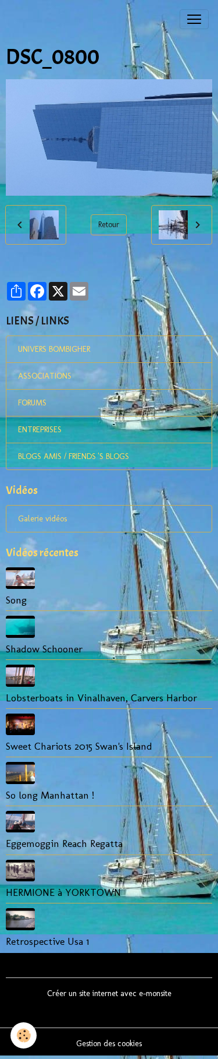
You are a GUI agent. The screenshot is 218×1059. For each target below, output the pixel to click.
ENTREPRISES (40, 430)
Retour (108, 225)
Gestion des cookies (109, 1044)
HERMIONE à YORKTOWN (63, 892)
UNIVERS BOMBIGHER (54, 349)
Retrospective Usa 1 (47, 941)
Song (16, 600)
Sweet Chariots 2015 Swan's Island (79, 746)
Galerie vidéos (42, 519)
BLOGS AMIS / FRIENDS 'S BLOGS (73, 456)
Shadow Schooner (44, 649)
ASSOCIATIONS (45, 376)
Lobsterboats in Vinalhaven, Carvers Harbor (101, 697)
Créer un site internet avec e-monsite (109, 993)
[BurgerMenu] (194, 19)
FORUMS (32, 403)
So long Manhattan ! (50, 795)
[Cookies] (23, 1035)
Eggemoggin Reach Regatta (64, 843)
